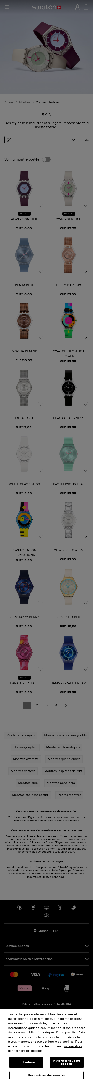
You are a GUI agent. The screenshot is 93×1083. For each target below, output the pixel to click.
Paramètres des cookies (46, 1075)
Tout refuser (26, 1062)
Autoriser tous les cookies (66, 1062)
